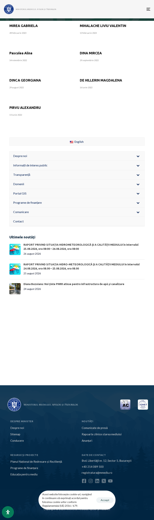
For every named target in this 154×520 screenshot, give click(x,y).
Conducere (17, 440)
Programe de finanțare (24, 468)
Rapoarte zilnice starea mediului (102, 434)
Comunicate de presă (95, 427)
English (79, 141)
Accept (105, 500)
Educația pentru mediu (24, 474)
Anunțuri (87, 440)
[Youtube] (110, 481)
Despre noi (17, 427)
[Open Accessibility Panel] (8, 512)
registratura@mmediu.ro (97, 472)
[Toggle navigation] (125, 9)
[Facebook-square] (84, 481)
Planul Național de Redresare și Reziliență (36, 461)
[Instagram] (90, 481)
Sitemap (15, 434)
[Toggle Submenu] (138, 156)
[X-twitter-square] (103, 481)
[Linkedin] (97, 481)
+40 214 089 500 (93, 466)
